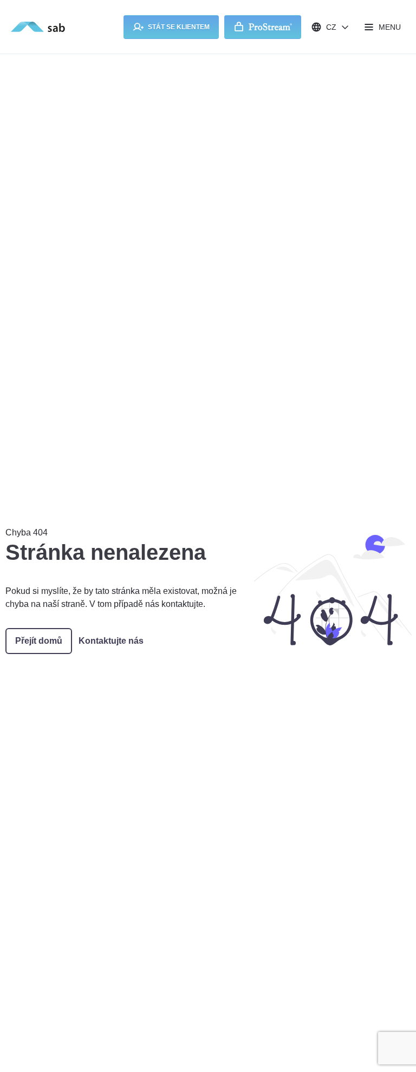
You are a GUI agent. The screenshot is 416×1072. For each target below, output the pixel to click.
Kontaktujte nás (111, 640)
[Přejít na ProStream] (262, 27)
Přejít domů (38, 640)
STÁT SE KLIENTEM (179, 27)
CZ (331, 27)
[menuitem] (171, 27)
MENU (390, 27)
